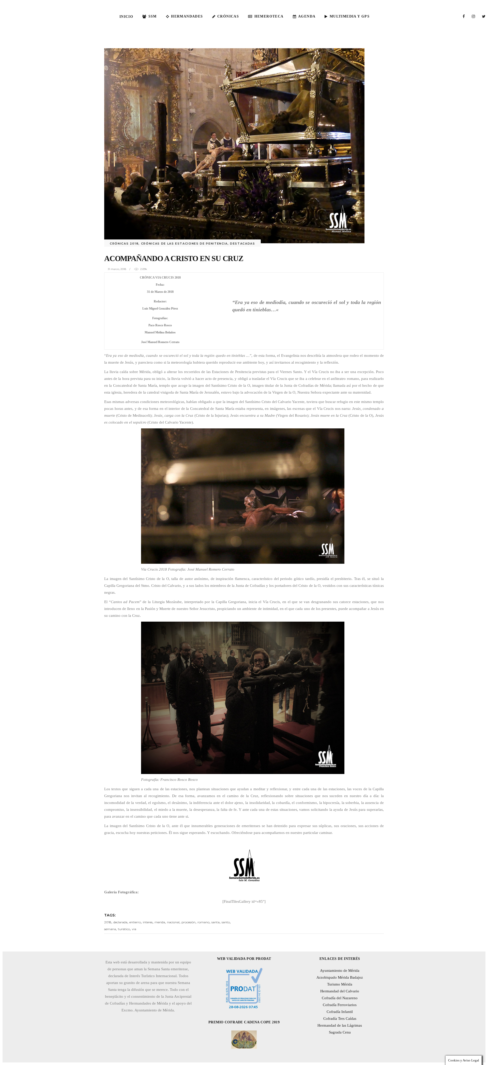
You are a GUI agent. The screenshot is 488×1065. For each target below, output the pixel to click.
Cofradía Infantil (340, 1012)
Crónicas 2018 (124, 243)
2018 (107, 922)
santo (226, 922)
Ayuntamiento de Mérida (339, 971)
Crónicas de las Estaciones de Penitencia (184, 243)
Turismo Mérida (339, 984)
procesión (188, 922)
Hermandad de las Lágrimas (339, 1025)
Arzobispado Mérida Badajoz (339, 977)
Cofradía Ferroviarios (340, 1005)
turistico (124, 929)
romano (203, 922)
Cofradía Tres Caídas (339, 1018)
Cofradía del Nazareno (340, 998)
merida (160, 922)
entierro (135, 922)
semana (110, 929)
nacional (173, 922)
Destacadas (242, 243)
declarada (120, 922)
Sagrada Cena (340, 1032)
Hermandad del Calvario (339, 991)
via (134, 929)
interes (147, 922)
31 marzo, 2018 (117, 269)
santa (215, 922)
